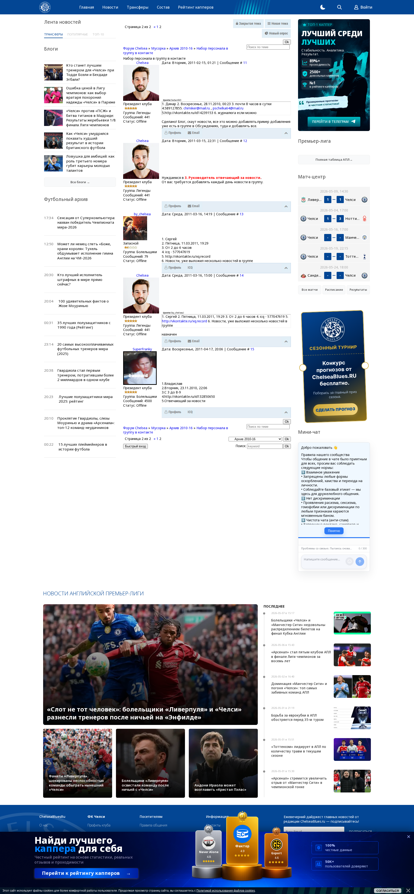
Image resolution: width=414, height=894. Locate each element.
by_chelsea (142, 214)
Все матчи (310, 290)
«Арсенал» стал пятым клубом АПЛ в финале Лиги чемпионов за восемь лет (301, 656)
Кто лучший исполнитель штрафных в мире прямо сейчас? (79, 279)
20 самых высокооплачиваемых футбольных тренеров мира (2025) (85, 349)
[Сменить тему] (323, 7)
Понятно (334, 531)
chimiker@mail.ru (197, 108)
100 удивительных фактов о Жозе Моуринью (83, 303)
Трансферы (138, 7)
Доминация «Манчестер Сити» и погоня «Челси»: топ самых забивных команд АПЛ (299, 688)
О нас (43, 825)
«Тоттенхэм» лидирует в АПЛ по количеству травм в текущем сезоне (298, 750)
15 (252, 349)
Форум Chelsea (135, 48)
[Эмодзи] (349, 561)
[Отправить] (360, 561)
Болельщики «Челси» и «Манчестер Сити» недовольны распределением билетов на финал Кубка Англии (298, 627)
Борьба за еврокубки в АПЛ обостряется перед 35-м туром (297, 717)
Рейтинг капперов (195, 7)
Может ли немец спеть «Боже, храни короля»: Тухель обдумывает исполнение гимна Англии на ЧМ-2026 (85, 250)
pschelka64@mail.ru (228, 108)
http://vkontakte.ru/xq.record (184, 321)
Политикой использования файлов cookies (225, 890)
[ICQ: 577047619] (190, 267)
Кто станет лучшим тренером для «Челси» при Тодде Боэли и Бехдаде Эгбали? (90, 72)
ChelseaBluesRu (52, 816)
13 (241, 214)
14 (241, 275)
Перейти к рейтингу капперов (86, 873)
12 (245, 140)
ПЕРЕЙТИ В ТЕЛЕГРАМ (330, 121)
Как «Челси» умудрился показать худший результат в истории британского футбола (87, 140)
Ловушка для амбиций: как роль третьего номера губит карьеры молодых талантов (90, 163)
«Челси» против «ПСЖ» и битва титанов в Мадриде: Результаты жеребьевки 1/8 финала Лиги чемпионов (91, 117)
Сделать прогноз (336, 409)
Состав (163, 7)
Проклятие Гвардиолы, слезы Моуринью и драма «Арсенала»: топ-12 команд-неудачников (86, 423)
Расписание (334, 290)
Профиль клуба (98, 825)
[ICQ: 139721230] (190, 412)
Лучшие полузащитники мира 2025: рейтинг (86, 399)
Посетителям (151, 816)
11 (245, 62)
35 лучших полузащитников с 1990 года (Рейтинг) (84, 325)
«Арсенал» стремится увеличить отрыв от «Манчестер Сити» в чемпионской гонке (299, 782)
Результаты (358, 290)
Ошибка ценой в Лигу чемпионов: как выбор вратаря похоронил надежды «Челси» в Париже (90, 94)
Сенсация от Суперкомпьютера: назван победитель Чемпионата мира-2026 (86, 222)
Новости (110, 7)
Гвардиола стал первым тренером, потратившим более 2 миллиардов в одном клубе (85, 375)
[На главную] (45, 7)
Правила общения (153, 825)
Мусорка (158, 48)
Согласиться (387, 891)
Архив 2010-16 (181, 48)
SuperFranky (142, 349)
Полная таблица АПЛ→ (334, 159)
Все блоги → (80, 182)
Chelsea (142, 62)
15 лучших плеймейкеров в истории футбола (82, 446)
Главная (86, 7)
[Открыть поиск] (339, 7)
